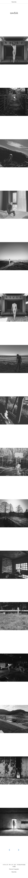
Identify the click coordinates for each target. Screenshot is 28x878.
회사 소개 (11, 864)
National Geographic (14, 869)
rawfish (14, 12)
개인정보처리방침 (21, 864)
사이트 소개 (5, 864)
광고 (15, 864)
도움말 (14, 866)
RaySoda (14, 2)
